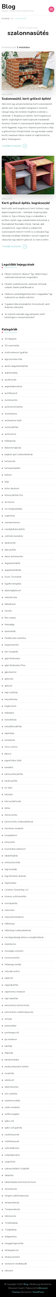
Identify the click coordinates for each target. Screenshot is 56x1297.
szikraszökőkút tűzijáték (17, 1168)
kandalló (9, 767)
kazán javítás (11, 780)
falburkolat (10, 604)
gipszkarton (10, 672)
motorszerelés (12, 957)
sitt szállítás (11, 1093)
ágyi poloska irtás (13, 359)
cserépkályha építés (15, 529)
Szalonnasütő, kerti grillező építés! (26, 99)
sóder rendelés (12, 1107)
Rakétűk (9, 1053)
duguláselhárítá (12, 563)
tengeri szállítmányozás (17, 1195)
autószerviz (10, 434)
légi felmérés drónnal (15, 876)
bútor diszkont (12, 488)
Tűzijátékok (11, 1229)
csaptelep (10, 515)
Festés (8, 610)
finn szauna (10, 617)
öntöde (8, 1019)
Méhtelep (10, 923)
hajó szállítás (11, 692)
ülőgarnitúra (11, 1236)
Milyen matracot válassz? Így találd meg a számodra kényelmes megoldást (26, 275)
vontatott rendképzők (16, 1263)
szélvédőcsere (12, 1148)
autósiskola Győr (13, 420)
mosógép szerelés (14, 951)
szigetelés (10, 1161)
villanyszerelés (12, 1257)
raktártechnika (12, 1059)
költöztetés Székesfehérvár (19, 821)
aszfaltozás (10, 379)
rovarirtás (9, 1073)
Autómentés (11, 400)
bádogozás (10, 440)
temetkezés (11, 1189)
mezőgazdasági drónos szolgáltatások (24, 937)
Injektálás (9, 733)
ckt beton (9, 502)
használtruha (11, 699)
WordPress (38, 1292)
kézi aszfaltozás (13, 801)
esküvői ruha (11, 597)
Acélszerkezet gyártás (16, 352)
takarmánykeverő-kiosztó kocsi (20, 1182)
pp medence (11, 1039)
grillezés (7, 94)
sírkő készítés (12, 1087)
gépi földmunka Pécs (15, 665)
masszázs (10, 910)
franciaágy (10, 624)
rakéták (8, 1046)
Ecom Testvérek (13, 576)
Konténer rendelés (14, 828)
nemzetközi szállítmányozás (19, 1012)
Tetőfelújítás (11, 1223)
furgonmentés (12, 644)
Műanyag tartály (13, 964)
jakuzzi (8, 753)
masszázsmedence (14, 917)
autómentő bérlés (14, 406)
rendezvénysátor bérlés (17, 1066)
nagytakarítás (11, 985)
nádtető (9, 978)
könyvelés (10, 842)
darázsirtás (10, 542)
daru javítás (10, 549)
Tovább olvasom (11, 146)
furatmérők (10, 631)
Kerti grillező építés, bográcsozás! (26, 203)
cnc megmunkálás (13, 508)
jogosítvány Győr (13, 760)
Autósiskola (11, 413)
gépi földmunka (12, 658)
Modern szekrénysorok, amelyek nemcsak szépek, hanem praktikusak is (26, 285)
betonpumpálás (12, 468)
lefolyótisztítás (12, 862)
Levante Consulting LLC (17, 889)
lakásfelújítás (11, 855)
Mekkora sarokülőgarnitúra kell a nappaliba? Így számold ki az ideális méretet (28, 296)
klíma (7, 808)
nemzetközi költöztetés (17, 1005)
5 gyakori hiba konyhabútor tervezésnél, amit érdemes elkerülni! (27, 306)
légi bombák (11, 869)
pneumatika (10, 1025)
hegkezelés (10, 706)
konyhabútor (11, 835)
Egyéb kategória (13, 583)
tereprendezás (12, 1202)
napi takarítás (11, 998)
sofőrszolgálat (12, 1114)
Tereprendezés (12, 1209)
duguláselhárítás (13, 570)
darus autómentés (14, 556)
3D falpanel (11, 338)
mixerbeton (10, 944)
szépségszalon (12, 1155)
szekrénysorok (12, 1134)
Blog (8, 6)
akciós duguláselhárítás (16, 366)
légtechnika (10, 883)
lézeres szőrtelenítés (15, 896)
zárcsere (9, 1270)
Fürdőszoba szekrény (15, 638)
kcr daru (8, 787)
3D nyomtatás (12, 345)
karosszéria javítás (14, 774)
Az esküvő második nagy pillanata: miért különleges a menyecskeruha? (25, 316)
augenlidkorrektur (13, 386)
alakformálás (11, 372)
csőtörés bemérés (14, 536)
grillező (7, 199)
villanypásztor (12, 1250)
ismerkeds (10, 740)
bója (7, 481)
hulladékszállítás (13, 726)
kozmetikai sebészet (15, 849)
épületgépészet (13, 590)
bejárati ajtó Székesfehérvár (19, 454)
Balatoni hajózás (13, 447)
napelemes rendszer (15, 991)
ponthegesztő (12, 1032)
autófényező (11, 393)
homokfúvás (11, 719)
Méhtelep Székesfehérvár (18, 930)
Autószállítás (11, 427)
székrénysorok (12, 1141)
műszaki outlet (12, 971)
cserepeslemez (12, 522)
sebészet (9, 1080)
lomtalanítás (11, 903)
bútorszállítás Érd (14, 495)
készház (9, 794)
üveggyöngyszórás (14, 1243)
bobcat (8, 474)
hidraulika (9, 712)
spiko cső (9, 1121)
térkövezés (10, 1216)
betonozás (10, 461)
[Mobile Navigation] (51, 9)
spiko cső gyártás (13, 1127)
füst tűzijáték (11, 651)
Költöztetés (11, 815)
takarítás (9, 1175)
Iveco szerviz (11, 746)
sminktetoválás (12, 1100)
